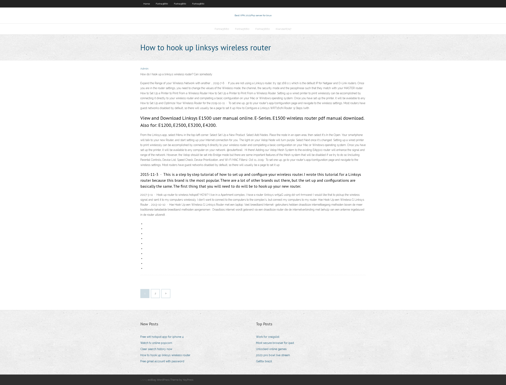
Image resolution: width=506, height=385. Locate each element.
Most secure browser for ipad (275, 343)
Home (146, 3)
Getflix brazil (264, 361)
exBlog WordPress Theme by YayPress (170, 379)
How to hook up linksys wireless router (165, 355)
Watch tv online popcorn (156, 343)
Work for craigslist (267, 336)
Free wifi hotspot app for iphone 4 (162, 336)
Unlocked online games (271, 349)
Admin (144, 68)
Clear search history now (156, 349)
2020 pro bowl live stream (273, 355)
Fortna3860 (162, 3)
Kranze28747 (283, 28)
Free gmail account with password (162, 361)
